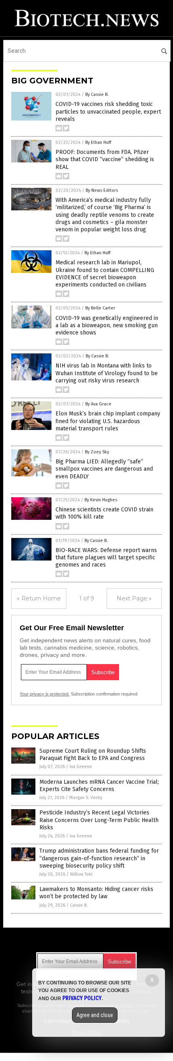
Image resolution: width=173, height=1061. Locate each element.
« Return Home (39, 598)
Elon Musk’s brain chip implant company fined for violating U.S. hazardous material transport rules (108, 421)
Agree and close (94, 1015)
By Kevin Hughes (100, 499)
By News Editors (102, 190)
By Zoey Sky (97, 452)
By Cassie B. (97, 94)
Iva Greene (81, 766)
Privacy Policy (82, 998)
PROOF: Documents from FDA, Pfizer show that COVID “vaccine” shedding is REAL (105, 159)
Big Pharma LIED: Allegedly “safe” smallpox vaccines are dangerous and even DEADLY (104, 469)
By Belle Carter (100, 308)
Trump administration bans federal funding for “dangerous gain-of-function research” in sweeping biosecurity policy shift (99, 858)
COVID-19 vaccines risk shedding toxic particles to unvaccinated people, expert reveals (108, 111)
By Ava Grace (98, 404)
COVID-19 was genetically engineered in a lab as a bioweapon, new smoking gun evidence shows (107, 325)
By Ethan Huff (98, 142)
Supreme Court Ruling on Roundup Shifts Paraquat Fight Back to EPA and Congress (92, 754)
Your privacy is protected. (45, 693)
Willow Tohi (81, 874)
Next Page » (134, 598)
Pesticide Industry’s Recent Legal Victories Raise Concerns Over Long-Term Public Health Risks (99, 820)
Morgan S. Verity (85, 797)
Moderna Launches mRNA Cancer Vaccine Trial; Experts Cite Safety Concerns (99, 786)
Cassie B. (79, 905)
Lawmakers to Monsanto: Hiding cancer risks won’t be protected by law (96, 893)
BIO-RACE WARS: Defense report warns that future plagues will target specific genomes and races (106, 557)
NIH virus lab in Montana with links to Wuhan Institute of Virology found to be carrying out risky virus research (107, 373)
